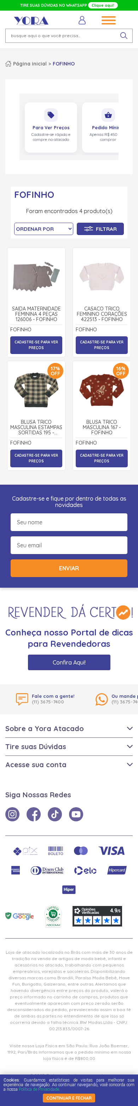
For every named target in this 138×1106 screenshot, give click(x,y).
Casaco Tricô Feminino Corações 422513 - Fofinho (102, 314)
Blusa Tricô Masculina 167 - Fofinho (102, 428)
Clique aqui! (103, 5)
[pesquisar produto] (123, 35)
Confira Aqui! (69, 662)
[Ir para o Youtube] (76, 814)
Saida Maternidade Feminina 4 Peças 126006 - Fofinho (36, 314)
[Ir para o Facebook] (34, 814)
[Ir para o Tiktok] (55, 814)
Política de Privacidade (39, 1089)
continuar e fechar (69, 1098)
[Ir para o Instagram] (12, 814)
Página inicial (30, 64)
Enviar (69, 568)
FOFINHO (64, 64)
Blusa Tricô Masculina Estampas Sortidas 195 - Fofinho (36, 428)
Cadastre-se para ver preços (36, 345)
